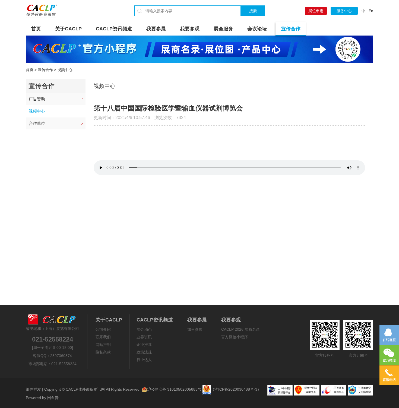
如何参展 (194, 329)
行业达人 (144, 360)
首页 (36, 28)
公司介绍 (103, 329)
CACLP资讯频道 (114, 28)
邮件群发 (33, 389)
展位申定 (316, 11)
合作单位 (37, 123)
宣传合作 (290, 28)
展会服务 (223, 28)
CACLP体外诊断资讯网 (85, 389)
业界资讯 (144, 337)
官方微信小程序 (234, 337)
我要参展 (156, 28)
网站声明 (103, 344)
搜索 (253, 11)
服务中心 (344, 11)
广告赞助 (37, 99)
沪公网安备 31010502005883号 (174, 389)
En (371, 11)
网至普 (53, 398)
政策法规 (144, 352)
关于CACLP (68, 28)
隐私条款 (103, 352)
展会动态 (144, 329)
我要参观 (189, 28)
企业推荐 (144, 344)
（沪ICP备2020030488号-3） (236, 389)
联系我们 (103, 337)
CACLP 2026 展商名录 (240, 329)
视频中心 (37, 111)
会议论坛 (257, 28)
